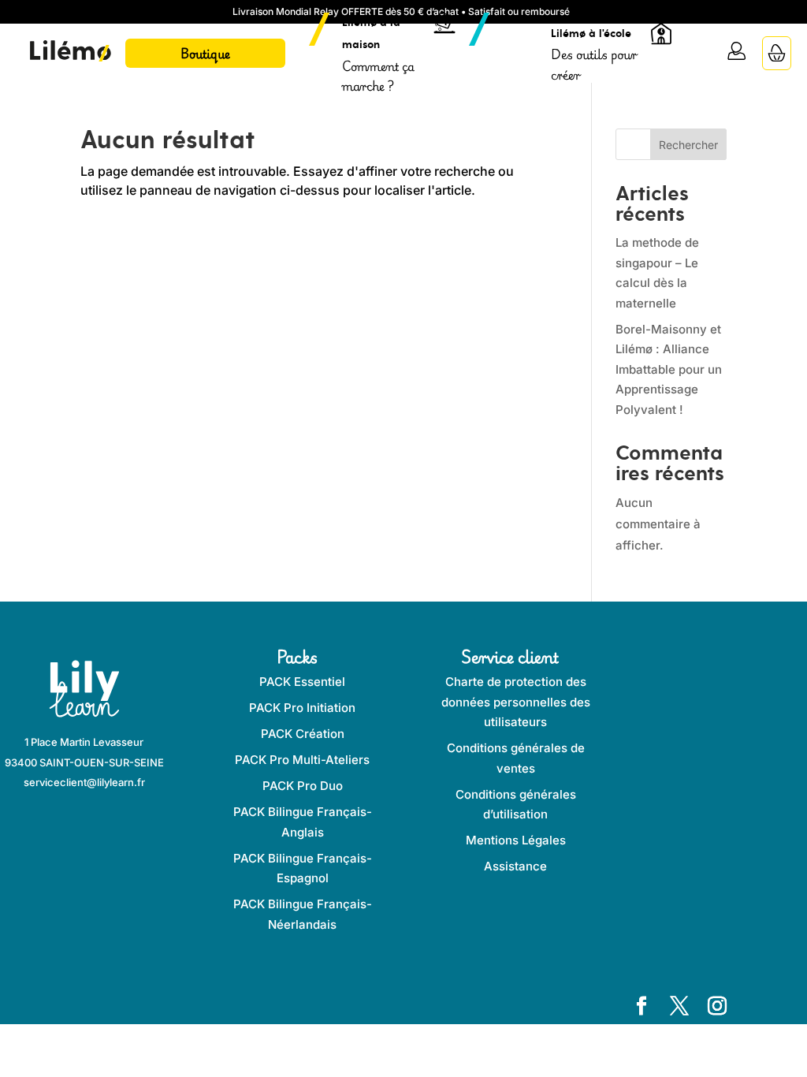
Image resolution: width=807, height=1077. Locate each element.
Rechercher (688, 144)
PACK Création (302, 733)
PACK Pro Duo (302, 785)
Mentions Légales (516, 840)
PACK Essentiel (302, 681)
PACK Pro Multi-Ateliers (302, 759)
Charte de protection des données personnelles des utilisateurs (515, 701)
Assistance (515, 866)
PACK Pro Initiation (302, 707)
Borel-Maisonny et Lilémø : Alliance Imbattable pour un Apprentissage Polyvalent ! (668, 369)
